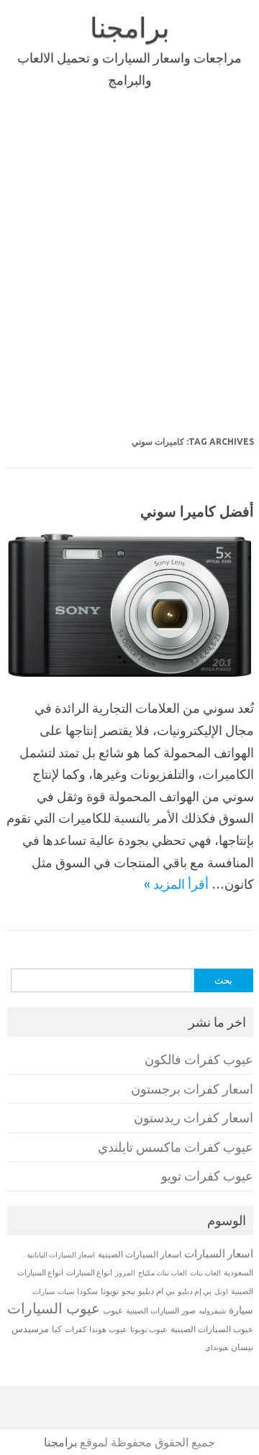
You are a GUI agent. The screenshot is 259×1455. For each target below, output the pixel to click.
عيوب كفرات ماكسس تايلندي (175, 1147)
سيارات (43, 1291)
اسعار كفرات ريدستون (193, 1117)
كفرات (75, 1329)
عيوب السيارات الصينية (212, 1329)
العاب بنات (205, 1272)
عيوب (113, 1310)
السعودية (238, 1272)
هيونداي (216, 1347)
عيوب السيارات (53, 1308)
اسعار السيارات (218, 1253)
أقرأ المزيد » (176, 884)
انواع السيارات (89, 1272)
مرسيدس (30, 1329)
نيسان (242, 1347)
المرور (125, 1273)
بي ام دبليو (156, 1290)
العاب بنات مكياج (162, 1272)
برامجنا (130, 27)
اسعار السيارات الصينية (139, 1254)
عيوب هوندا (108, 1329)
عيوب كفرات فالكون (199, 1059)
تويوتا (110, 1290)
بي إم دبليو (195, 1291)
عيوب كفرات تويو (207, 1176)
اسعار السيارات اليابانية (61, 1254)
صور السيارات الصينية (161, 1310)
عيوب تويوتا (149, 1329)
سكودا (87, 1291)
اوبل (221, 1291)
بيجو (128, 1291)
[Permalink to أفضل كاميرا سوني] (129, 672)
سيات (66, 1291)
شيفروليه (212, 1311)
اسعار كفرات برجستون (192, 1089)
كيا (57, 1329)
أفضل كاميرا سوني (197, 511)
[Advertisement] (129, 264)
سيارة (241, 1310)
